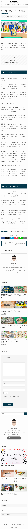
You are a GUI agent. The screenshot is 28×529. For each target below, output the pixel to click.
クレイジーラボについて (10, 60)
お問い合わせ (14, 524)
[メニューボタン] (1, 1)
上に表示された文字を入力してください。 (11, 396)
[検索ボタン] (26, 1)
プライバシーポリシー (21, 524)
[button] (3, 238)
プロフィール (8, 524)
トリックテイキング (21, 231)
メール (4, 383)
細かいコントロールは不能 (11, 62)
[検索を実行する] (25, 413)
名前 (3, 378)
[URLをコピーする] (25, 238)
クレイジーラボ (13, 231)
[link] (14, 275)
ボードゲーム (5, 13)
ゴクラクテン (14, 263)
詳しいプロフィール (14, 437)
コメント (5, 361)
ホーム (4, 524)
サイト (4, 388)
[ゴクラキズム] (14, 1)
